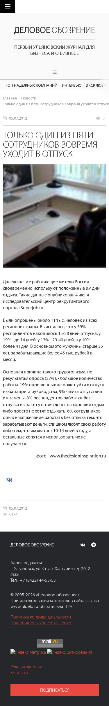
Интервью (71, 85)
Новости (28, 98)
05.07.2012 (18, 118)
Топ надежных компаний (31, 85)
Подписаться (54, 690)
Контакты (19, 672)
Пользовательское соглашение (40, 622)
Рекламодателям (26, 667)
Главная (10, 98)
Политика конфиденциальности (40, 617)
